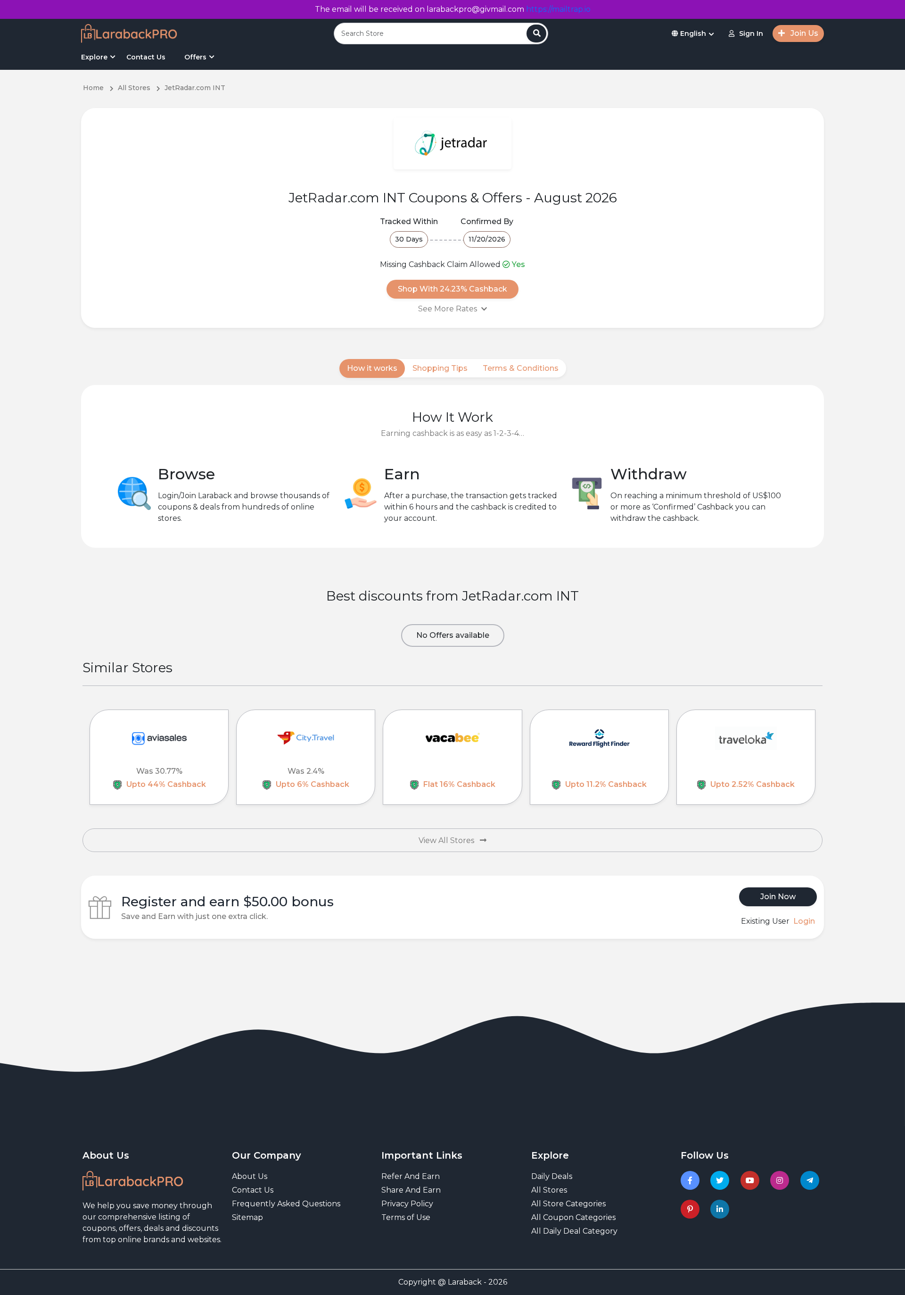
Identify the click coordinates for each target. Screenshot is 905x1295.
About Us (249, 1176)
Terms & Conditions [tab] (521, 368)
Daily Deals (551, 1176)
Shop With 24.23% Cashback (452, 288)
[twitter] (721, 1180)
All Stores (549, 1190)
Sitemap (247, 1217)
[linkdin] (721, 1209)
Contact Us (145, 57)
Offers (195, 57)
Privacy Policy (407, 1203)
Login (804, 921)
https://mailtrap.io (558, 9)
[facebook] (692, 1180)
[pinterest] (692, 1209)
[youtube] (751, 1180)
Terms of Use (405, 1217)
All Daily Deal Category (574, 1231)
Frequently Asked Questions (286, 1203)
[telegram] (811, 1180)
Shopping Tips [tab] (440, 368)
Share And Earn (411, 1190)
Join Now (778, 896)
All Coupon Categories (573, 1217)
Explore (94, 57)
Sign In (751, 33)
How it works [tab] (372, 368)
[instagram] (781, 1180)
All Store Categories (568, 1203)
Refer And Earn (410, 1176)
